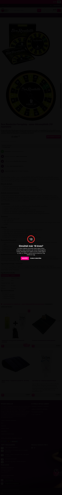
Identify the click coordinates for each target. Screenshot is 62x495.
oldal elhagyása (35, 258)
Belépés (25, 258)
